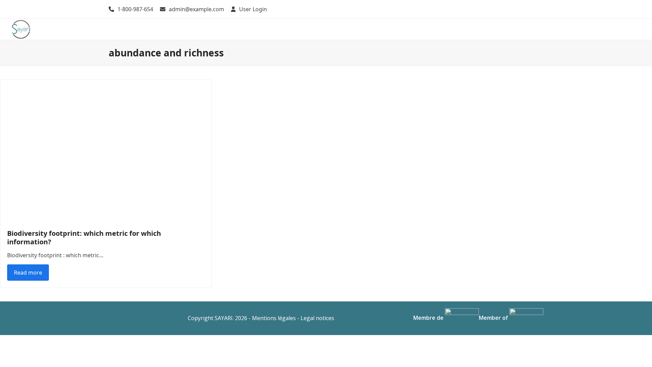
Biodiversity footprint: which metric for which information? (84, 237)
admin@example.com (196, 9)
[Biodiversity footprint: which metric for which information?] (105, 150)
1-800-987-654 (135, 9)
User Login (253, 9)
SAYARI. (224, 318)
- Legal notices (315, 318)
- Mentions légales (272, 318)
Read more (28, 272)
